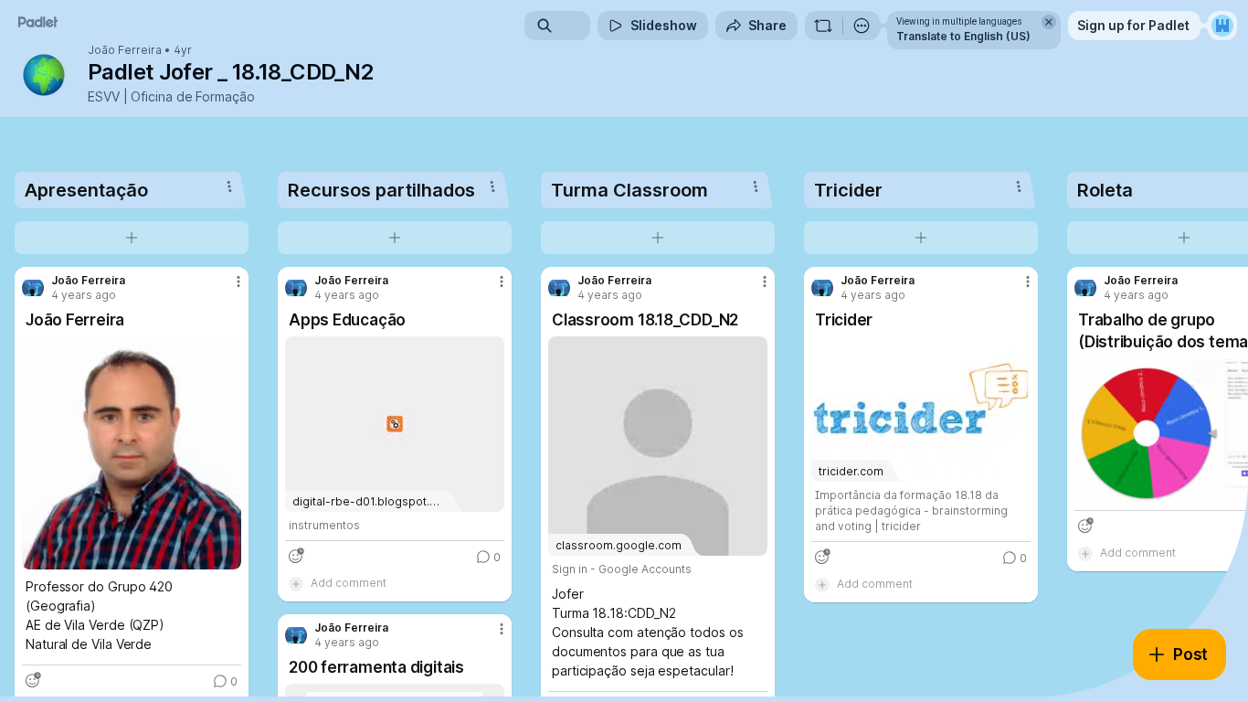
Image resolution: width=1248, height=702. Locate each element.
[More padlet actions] (861, 25)
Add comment (348, 583)
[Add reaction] (33, 680)
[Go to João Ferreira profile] (33, 288)
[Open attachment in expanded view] (131, 452)
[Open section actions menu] (229, 186)
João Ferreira (125, 50)
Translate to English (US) (963, 36)
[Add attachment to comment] (296, 583)
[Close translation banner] (1049, 22)
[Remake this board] (823, 25)
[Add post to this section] (132, 237)
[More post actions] (238, 281)
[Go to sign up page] (1222, 25)
